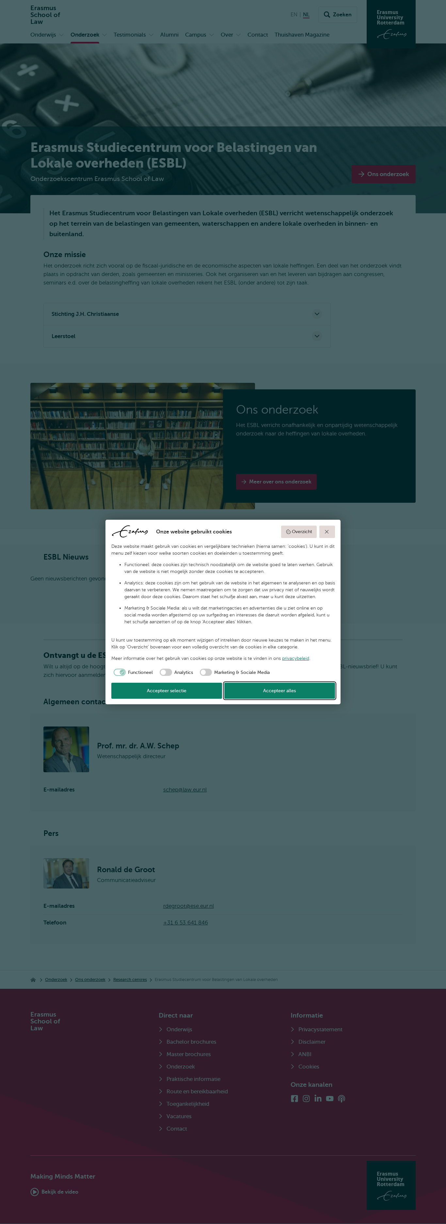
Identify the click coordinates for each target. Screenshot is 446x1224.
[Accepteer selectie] (327, 532)
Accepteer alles (279, 690)
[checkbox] (132, 672)
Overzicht (302, 531)
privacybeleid (295, 658)
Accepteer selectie (166, 690)
